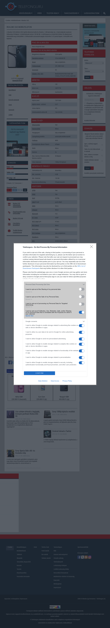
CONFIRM (40, 373)
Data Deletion (42, 381)
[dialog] (55, 314)
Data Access (55, 381)
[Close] (92, 247)
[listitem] (55, 284)
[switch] (81, 289)
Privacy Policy (67, 381)
